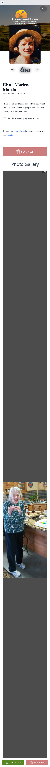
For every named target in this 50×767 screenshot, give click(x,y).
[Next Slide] (44, 530)
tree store (10, 134)
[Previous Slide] (5, 530)
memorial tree (18, 130)
